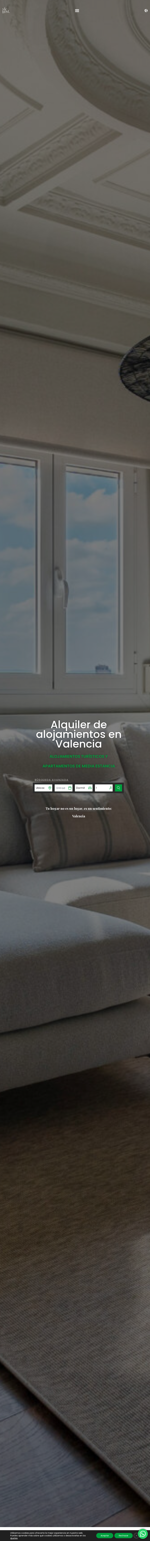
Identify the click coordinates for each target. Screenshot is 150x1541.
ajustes (14, 1538)
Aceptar (105, 1535)
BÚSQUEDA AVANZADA (52, 780)
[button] (77, 10)
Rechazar (123, 1535)
